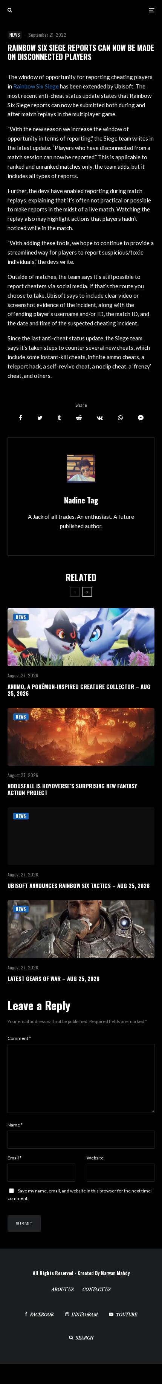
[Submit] (79, 418)
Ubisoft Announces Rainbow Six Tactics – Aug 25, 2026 (79, 885)
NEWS (14, 34)
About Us (63, 1289)
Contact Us (97, 1289)
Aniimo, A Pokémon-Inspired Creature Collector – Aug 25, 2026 (79, 689)
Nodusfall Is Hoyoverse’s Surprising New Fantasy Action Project (72, 789)
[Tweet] (40, 418)
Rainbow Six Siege (36, 86)
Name (15, 1125)
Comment (19, 1038)
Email (14, 1158)
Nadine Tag (81, 500)
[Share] (20, 418)
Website (95, 1158)
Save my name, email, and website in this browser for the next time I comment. (80, 1194)
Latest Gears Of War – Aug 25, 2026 (53, 978)
